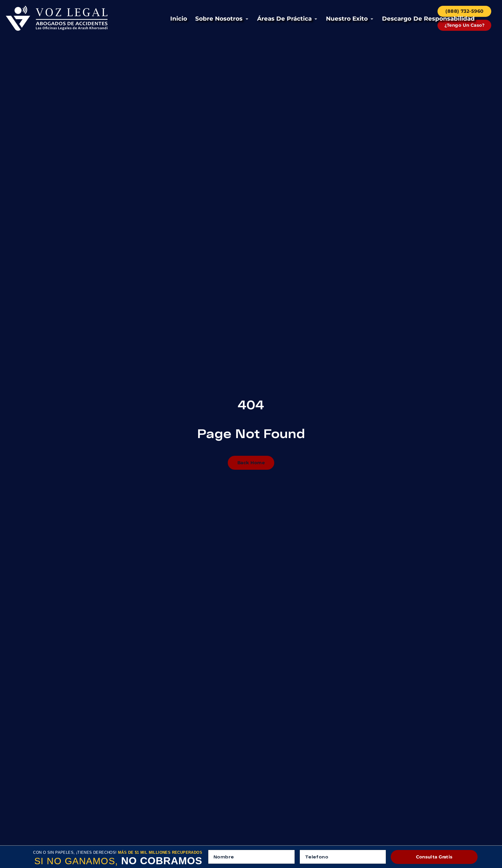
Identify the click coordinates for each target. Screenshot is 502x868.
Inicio (178, 18)
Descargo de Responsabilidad (428, 18)
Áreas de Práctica (284, 18)
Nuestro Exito (347, 18)
